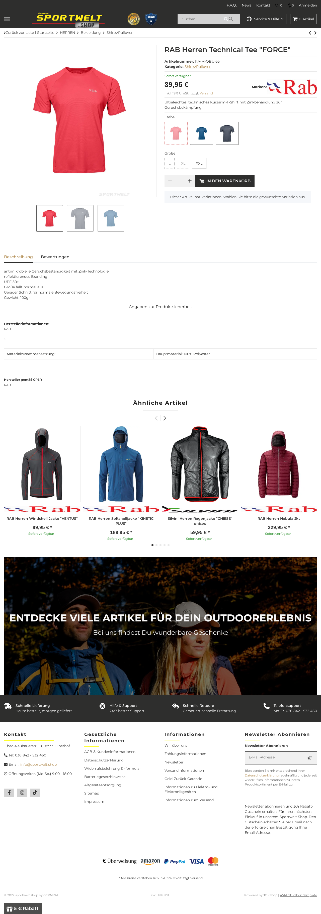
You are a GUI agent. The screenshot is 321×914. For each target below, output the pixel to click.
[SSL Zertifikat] (133, 19)
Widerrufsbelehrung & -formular (112, 768)
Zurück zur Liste (20, 32)
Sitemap (91, 793)
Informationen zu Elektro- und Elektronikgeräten (191, 789)
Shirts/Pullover (198, 66)
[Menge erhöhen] (189, 181)
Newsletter (174, 762)
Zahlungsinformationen (185, 753)
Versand (206, 93)
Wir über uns (176, 745)
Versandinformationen (184, 770)
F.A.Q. (232, 5)
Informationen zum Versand (189, 800)
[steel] (227, 133)
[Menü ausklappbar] (7, 19)
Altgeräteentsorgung (102, 785)
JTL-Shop (270, 895)
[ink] (201, 133)
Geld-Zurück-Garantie (183, 778)
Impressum (94, 801)
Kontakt (263, 5)
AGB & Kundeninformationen (109, 751)
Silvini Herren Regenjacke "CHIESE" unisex (200, 521)
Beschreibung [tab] (18, 256)
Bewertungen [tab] (55, 256)
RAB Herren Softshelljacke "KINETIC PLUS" (121, 521)
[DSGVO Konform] (151, 19)
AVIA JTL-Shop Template (298, 895)
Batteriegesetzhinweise (104, 776)
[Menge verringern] (170, 181)
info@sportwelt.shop (38, 764)
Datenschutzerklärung (104, 760)
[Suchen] (231, 19)
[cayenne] (176, 133)
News (246, 5)
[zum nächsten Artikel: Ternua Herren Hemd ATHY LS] (309, 33)
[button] (279, 6)
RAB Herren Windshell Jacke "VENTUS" (42, 518)
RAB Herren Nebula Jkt (279, 518)
